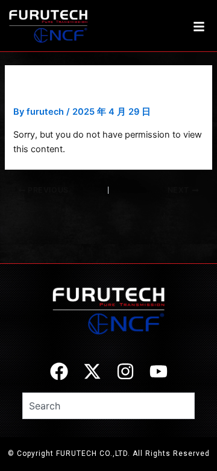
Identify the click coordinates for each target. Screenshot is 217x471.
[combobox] (108, 405)
